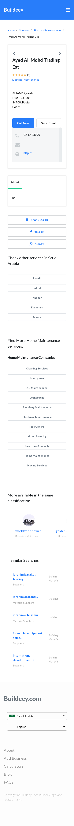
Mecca (37, 317)
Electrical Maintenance (47, 30)
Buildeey (13, 10)
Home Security (37, 436)
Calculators (14, 766)
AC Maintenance (37, 387)
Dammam (37, 307)
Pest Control (37, 426)
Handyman (37, 378)
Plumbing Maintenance (37, 407)
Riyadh (37, 278)
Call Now (23, 123)
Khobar (37, 297)
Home (11, 30)
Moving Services (37, 465)
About (9, 750)
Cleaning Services (37, 368)
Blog (8, 774)
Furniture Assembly (37, 446)
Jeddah (37, 288)
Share (39, 232)
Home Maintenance (37, 455)
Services (24, 30)
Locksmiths (37, 397)
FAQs (8, 782)
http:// (28, 153)
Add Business (15, 758)
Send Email (48, 123)
